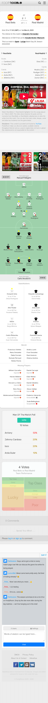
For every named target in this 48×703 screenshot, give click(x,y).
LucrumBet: (12, 573)
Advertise (33, 658)
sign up (19, 538)
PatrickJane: (12, 561)
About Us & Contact (19, 658)
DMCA (16, 654)
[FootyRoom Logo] (12, 3)
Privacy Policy (28, 654)
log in (10, 538)
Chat (24, 644)
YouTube (38, 124)
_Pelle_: (6, 581)
